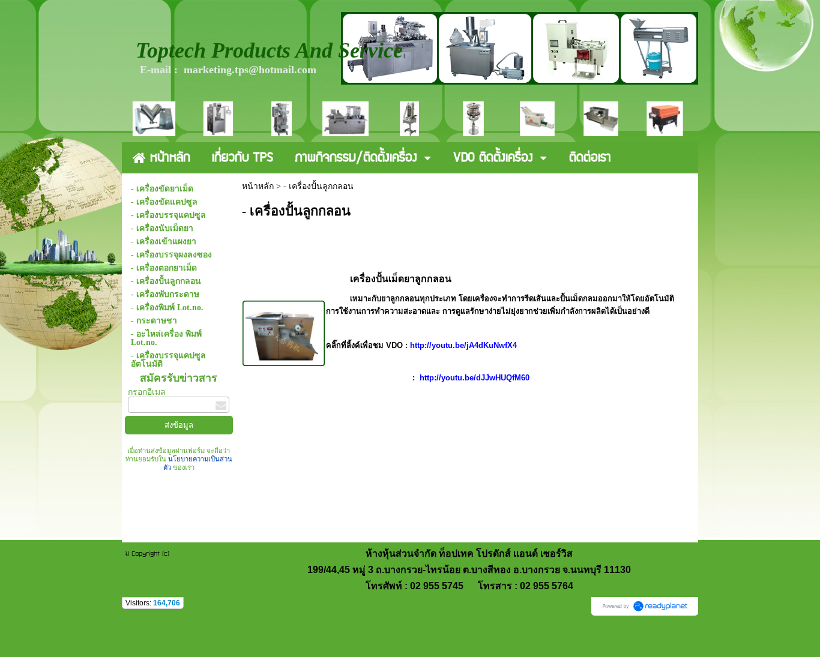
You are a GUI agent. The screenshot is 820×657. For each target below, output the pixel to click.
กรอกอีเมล (147, 392)
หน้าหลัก (258, 186)
